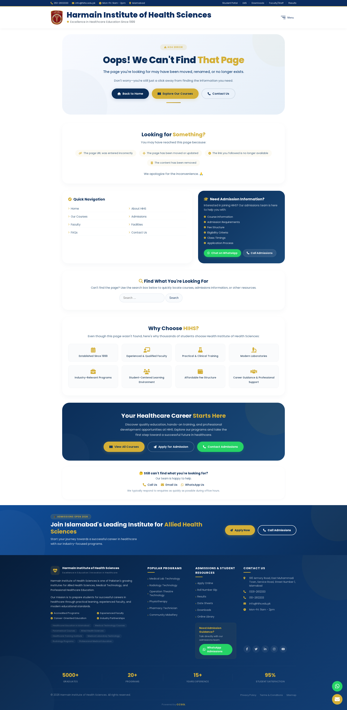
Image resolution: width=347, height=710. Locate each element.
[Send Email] (337, 699)
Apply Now (242, 530)
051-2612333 (61, 3)
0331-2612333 (257, 591)
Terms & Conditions (271, 695)
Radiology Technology (163, 585)
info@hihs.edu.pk (85, 3)
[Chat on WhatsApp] (337, 686)
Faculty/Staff (276, 3)
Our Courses (79, 216)
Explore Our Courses (178, 94)
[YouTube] (283, 649)
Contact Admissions (223, 447)
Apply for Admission (173, 447)
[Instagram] (274, 649)
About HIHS (138, 208)
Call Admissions (262, 253)
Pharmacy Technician (163, 608)
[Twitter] (256, 649)
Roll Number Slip (207, 590)
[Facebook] (247, 649)
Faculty (76, 224)
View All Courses (126, 447)
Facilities (137, 224)
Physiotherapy (158, 601)
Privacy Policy (248, 695)
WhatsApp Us (194, 485)
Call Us (152, 485)
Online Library (205, 616)
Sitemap (291, 695)
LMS (245, 3)
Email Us (171, 485)
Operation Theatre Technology (161, 593)
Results (292, 3)
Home (75, 208)
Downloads (258, 3)
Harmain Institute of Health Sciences (139, 15)
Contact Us (220, 94)
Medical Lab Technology (164, 578)
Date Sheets (205, 603)
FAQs (74, 232)
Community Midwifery (163, 615)
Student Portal (230, 3)
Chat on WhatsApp (224, 253)
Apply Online (205, 583)
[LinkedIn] (265, 649)
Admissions (139, 216)
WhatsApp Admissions (214, 649)
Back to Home (133, 94)
